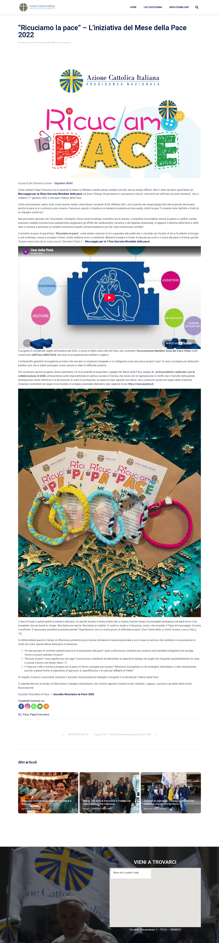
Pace (26, 714)
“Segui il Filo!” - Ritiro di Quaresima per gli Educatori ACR (122, 734)
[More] (46, 706)
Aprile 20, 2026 (151, 809)
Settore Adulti (105, 809)
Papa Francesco (39, 714)
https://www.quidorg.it (140, 384)
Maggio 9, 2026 (90, 809)
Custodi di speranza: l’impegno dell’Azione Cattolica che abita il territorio (169, 802)
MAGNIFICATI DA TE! (78, 734)
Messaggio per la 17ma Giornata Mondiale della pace (117, 241)
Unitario (40, 809)
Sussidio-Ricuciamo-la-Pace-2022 (73, 694)
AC (20, 714)
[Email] (40, 706)
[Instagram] (27, 706)
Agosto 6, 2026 (28, 809)
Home (133, 7)
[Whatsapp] (34, 706)
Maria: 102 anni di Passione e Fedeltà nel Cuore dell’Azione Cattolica (107, 802)
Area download (179, 7)
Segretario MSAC (63, 183)
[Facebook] (21, 706)
